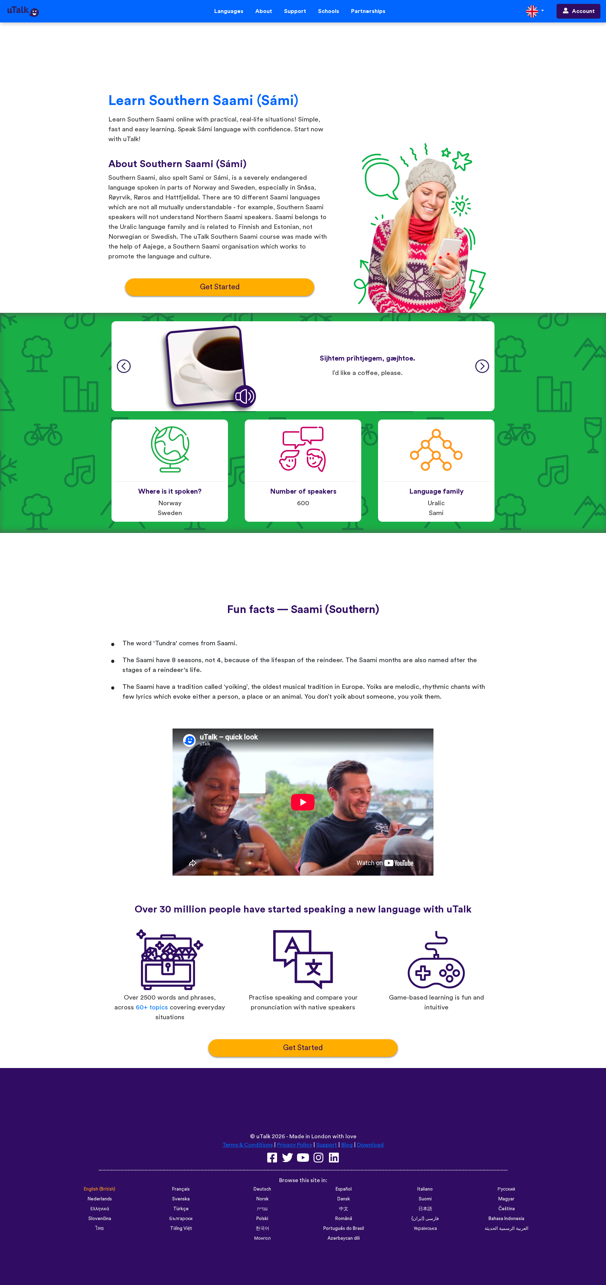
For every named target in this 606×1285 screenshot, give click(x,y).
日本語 (425, 1208)
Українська (425, 1228)
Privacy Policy (294, 1145)
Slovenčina (99, 1218)
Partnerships (368, 11)
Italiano (425, 1189)
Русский (506, 1189)
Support (295, 11)
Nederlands (100, 1199)
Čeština (506, 1208)
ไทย (99, 1228)
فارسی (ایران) (425, 1218)
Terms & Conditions (247, 1145)
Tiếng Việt (181, 1228)
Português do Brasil (343, 1228)
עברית (262, 1208)
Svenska (181, 1199)
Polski (262, 1218)
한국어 (262, 1228)
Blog (347, 1145)
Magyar (506, 1199)
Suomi (425, 1199)
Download (370, 1145)
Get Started (220, 287)
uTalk (263, 1136)
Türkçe (181, 1208)
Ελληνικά (99, 1208)
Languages (228, 11)
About (263, 11)
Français (181, 1189)
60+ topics (152, 1007)
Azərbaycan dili (344, 1238)
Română (343, 1218)
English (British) (99, 1189)
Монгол (262, 1238)
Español (344, 1189)
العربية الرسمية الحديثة (506, 1228)
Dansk (343, 1199)
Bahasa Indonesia (506, 1218)
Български (181, 1218)
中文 (343, 1208)
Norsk (262, 1199)
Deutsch (262, 1189)
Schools (328, 11)
